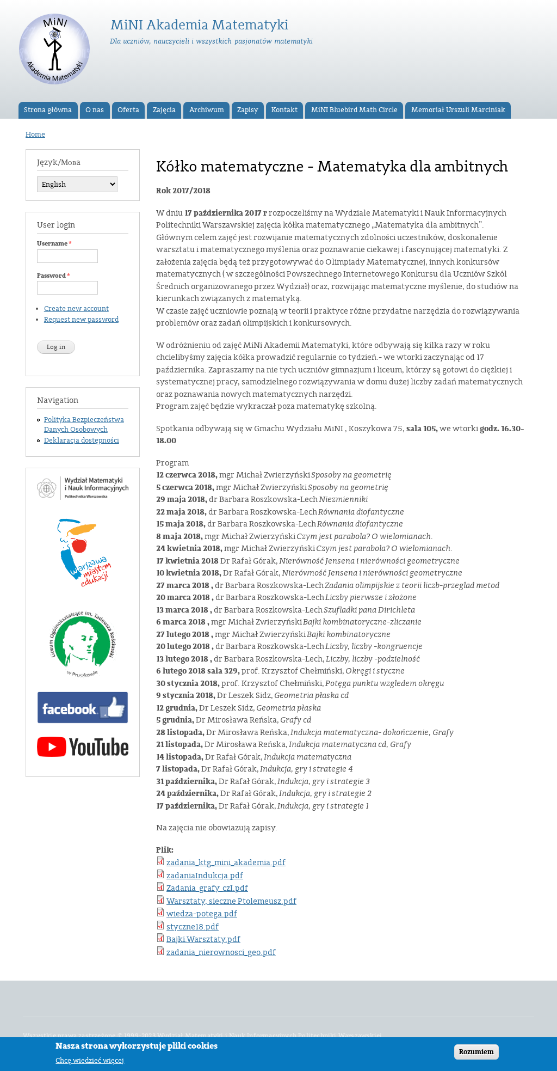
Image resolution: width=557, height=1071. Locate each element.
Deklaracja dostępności (81, 440)
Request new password (81, 319)
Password (53, 275)
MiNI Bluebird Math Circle (354, 110)
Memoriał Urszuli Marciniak (458, 110)
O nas (94, 110)
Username (54, 243)
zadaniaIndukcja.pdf (204, 876)
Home (35, 134)
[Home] (55, 51)
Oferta (128, 110)
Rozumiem (476, 1052)
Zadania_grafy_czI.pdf (207, 888)
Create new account (76, 308)
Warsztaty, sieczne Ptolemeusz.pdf (231, 901)
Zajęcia (164, 110)
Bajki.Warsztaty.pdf (203, 939)
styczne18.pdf (192, 927)
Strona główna (48, 110)
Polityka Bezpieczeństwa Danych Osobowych (84, 424)
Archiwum (206, 110)
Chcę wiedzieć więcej (89, 1060)
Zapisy (247, 110)
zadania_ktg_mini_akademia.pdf (226, 863)
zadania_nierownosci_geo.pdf (221, 952)
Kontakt (284, 110)
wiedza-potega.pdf (201, 914)
